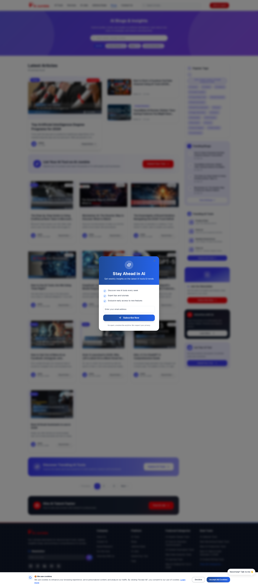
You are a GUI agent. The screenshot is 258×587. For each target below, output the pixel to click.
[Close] (154, 260)
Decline (198, 579)
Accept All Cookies (218, 579)
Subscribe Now (131, 317)
